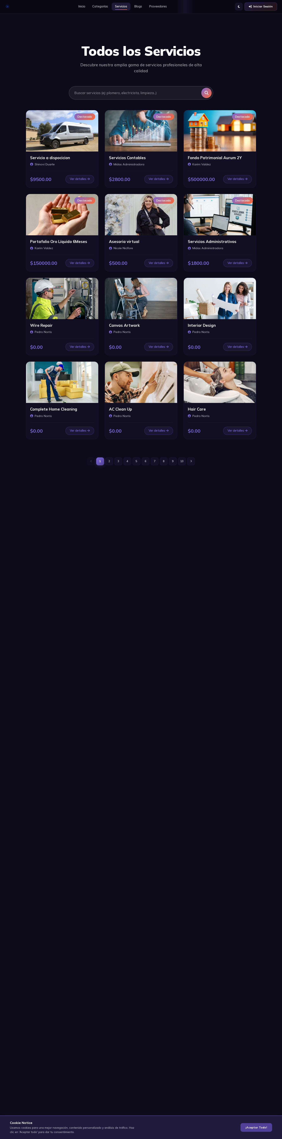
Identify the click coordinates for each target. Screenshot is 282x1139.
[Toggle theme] (239, 7)
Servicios (121, 6)
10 (182, 461)
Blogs (138, 6)
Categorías (100, 6)
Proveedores (158, 6)
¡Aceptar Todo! (256, 1127)
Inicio (81, 6)
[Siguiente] (191, 461)
